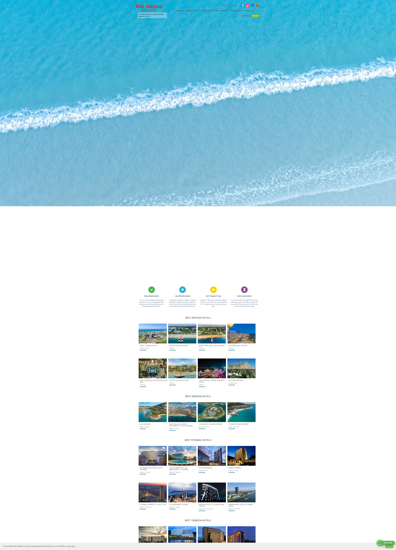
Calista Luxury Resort (179, 380)
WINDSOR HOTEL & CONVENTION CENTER (211, 505)
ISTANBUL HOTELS (192, 10)
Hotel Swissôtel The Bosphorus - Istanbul (178, 468)
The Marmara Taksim (178, 504)
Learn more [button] (70, 546)
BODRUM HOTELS (222, 10)
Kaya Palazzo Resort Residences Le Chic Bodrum (181, 425)
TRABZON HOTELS (236, 10)
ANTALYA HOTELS (207, 10)
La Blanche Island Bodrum (210, 424)
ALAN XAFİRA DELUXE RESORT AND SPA (153, 381)
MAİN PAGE (180, 10)
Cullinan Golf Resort (237, 345)
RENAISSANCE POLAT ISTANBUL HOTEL (240, 505)
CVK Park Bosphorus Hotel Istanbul (151, 468)
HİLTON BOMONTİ (206, 467)
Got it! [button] (389, 546)
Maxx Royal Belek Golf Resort (212, 345)
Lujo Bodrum (145, 424)
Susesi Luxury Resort (178, 345)
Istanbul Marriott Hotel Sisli (153, 504)
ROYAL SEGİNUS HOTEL (148, 345)
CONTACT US (249, 10)
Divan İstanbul (234, 467)
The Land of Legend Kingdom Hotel (211, 381)
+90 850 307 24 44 (228, 5)
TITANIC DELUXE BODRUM (238, 424)
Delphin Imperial (235, 380)
